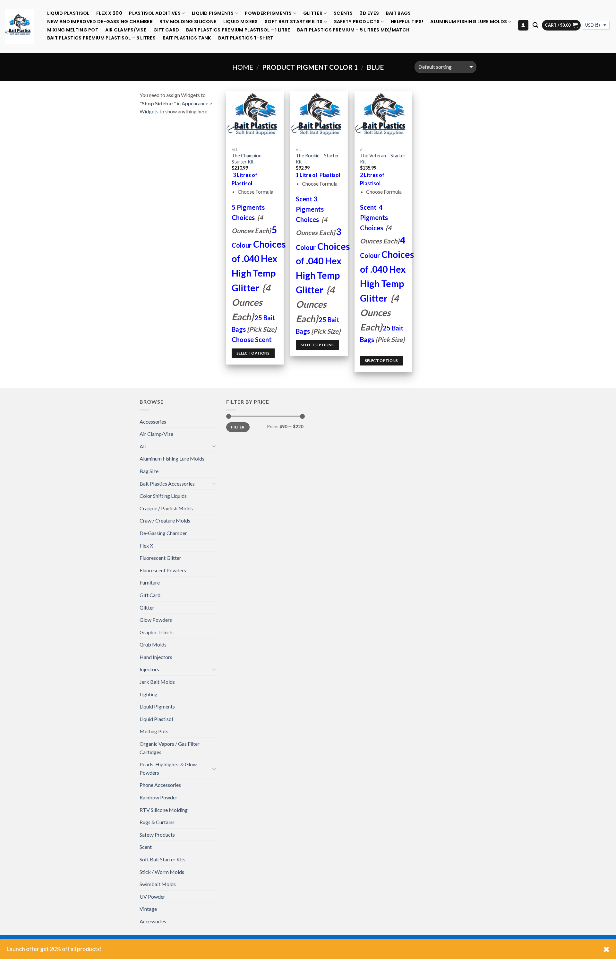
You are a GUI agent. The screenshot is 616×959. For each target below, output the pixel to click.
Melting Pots (154, 731)
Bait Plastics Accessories (167, 483)
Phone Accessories (160, 785)
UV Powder (152, 896)
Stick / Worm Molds (162, 872)
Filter (237, 427)
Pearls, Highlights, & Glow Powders (168, 768)
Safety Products (357, 22)
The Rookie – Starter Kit (317, 158)
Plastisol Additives (154, 13)
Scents (343, 13)
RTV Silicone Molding (164, 810)
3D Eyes (369, 13)
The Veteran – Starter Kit (383, 158)
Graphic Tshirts (157, 632)
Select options (253, 353)
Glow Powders (156, 620)
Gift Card (166, 30)
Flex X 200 (109, 13)
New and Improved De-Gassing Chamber (100, 21)
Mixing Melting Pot (72, 30)
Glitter (312, 13)
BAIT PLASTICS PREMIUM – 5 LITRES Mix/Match (353, 30)
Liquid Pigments (213, 13)
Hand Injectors (156, 657)
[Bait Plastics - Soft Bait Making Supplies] (19, 26)
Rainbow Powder (158, 797)
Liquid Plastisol (68, 13)
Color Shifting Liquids (163, 496)
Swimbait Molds (158, 884)
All (143, 446)
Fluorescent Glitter (160, 558)
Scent (146, 847)
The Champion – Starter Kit (248, 158)
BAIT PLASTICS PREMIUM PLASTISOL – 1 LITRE (238, 30)
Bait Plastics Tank (187, 38)
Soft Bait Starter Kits (293, 22)
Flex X (146, 545)
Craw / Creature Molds (165, 520)
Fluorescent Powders (163, 570)
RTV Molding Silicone (187, 21)
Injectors (149, 669)
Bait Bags (398, 13)
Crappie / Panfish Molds (166, 508)
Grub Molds (153, 644)
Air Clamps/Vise (125, 30)
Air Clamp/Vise (156, 434)
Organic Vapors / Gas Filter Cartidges (170, 748)
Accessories (153, 421)
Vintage (148, 909)
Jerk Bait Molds (157, 682)
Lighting (149, 694)
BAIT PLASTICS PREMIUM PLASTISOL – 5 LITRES (101, 38)
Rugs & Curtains (157, 822)
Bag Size (149, 471)
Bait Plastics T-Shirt (245, 38)
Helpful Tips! (407, 21)
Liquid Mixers (240, 21)
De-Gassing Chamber (163, 533)
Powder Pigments (268, 13)
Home (242, 67)
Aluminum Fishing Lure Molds (468, 22)
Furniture (150, 582)
